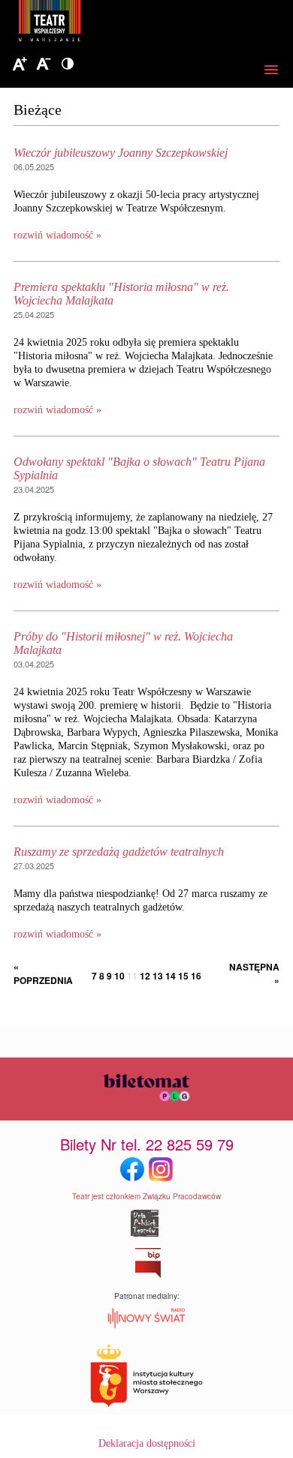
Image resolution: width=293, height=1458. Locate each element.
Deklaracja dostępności (146, 1443)
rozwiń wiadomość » (57, 235)
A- (43, 64)
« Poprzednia (40, 973)
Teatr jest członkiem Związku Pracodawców (146, 1196)
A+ (19, 64)
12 (145, 975)
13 (158, 975)
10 (119, 975)
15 (183, 975)
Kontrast (67, 64)
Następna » (254, 973)
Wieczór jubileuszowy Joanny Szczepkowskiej (121, 152)
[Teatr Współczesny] (131, 23)
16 (196, 975)
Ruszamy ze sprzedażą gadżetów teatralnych (119, 851)
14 (170, 975)
